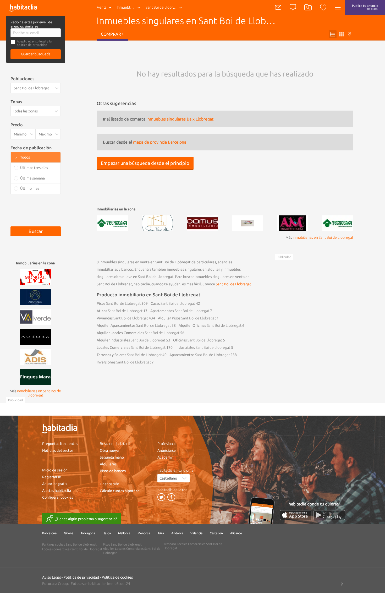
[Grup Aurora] (35, 336)
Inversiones (124, 362)
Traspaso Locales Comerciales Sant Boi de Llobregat (192, 546)
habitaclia (96, 583)
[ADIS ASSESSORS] (35, 356)
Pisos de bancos (113, 471)
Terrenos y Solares (129, 355)
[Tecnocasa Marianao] (112, 222)
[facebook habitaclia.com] (171, 497)
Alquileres (108, 464)
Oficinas (197, 340)
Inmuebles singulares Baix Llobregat (179, 119)
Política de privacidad (81, 577)
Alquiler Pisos (187, 318)
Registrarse (51, 477)
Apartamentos (179, 311)
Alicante (236, 533)
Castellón (216, 533)
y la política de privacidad (34, 43)
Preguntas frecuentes (60, 444)
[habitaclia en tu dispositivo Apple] (295, 515)
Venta (102, 7)
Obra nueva (109, 450)
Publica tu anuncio (365, 7)
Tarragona (88, 533)
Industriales (202, 347)
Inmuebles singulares (129, 7)
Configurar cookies (57, 497)
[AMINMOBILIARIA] (292, 222)
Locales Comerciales (131, 347)
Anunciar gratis (54, 484)
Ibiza (160, 533)
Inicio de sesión (55, 470)
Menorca (144, 533)
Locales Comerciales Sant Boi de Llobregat (72, 549)
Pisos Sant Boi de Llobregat (122, 544)
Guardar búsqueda (36, 54)
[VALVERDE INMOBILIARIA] (35, 316)
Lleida (106, 533)
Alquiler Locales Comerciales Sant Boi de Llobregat (132, 550)
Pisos (119, 303)
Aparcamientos (199, 355)
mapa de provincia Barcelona (159, 142)
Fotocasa (78, 583)
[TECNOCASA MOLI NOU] (337, 222)
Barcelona (49, 533)
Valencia (196, 533)
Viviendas (122, 318)
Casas (173, 303)
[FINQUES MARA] (35, 376)
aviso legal (38, 41)
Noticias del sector (57, 450)
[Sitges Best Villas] (157, 222)
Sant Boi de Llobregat (233, 284)
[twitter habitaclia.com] (161, 497)
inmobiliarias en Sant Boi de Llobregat (323, 237)
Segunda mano (112, 457)
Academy (165, 457)
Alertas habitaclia (56, 490)
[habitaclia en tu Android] (329, 515)
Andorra (177, 533)
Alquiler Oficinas (210, 325)
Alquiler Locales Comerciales (138, 333)
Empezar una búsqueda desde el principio (145, 163)
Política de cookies (117, 577)
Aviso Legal (51, 577)
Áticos (119, 311)
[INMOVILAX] (247, 222)
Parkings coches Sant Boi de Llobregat (69, 544)
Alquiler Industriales (131, 340)
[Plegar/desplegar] (57, 111)
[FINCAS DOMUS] (202, 222)
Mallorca (124, 533)
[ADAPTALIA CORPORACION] (35, 296)
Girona (68, 533)
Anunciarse (166, 450)
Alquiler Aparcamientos (134, 325)
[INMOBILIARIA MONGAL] (35, 276)
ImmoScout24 (118, 583)
